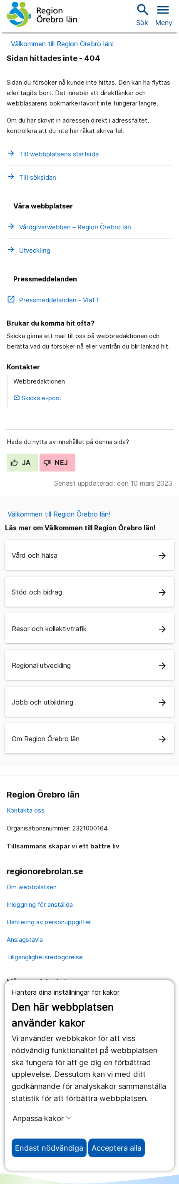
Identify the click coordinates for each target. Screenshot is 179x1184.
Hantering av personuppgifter (49, 922)
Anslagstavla (25, 939)
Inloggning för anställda (40, 904)
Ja (25, 462)
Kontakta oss (26, 810)
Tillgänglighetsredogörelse (45, 957)
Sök (142, 14)
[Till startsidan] (42, 14)
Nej (60, 462)
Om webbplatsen (32, 887)
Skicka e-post (37, 398)
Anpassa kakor (38, 1118)
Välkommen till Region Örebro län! (62, 44)
